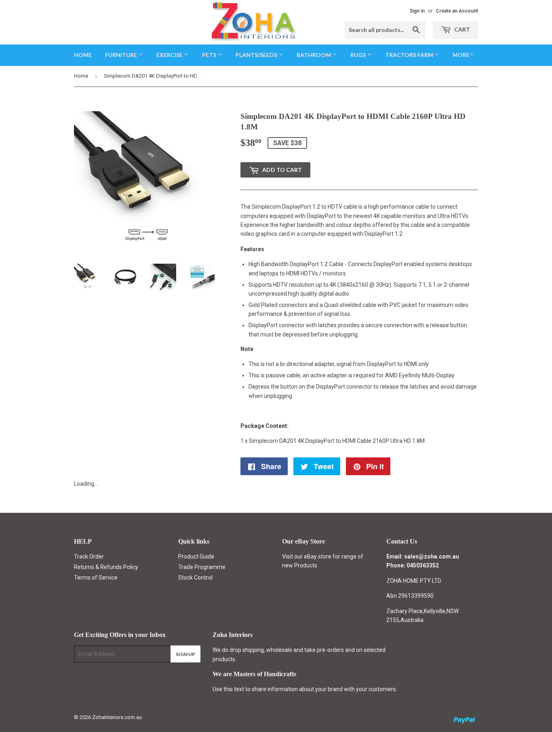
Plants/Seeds (257, 54)
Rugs (358, 54)
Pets (209, 54)
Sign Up (185, 654)
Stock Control (195, 577)
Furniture (121, 54)
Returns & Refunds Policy (106, 567)
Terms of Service (96, 577)
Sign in (417, 11)
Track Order (89, 556)
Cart (461, 29)
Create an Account (457, 11)
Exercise (170, 54)
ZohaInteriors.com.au (117, 717)
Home (83, 54)
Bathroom (314, 54)
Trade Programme (201, 567)
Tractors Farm (409, 54)
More (461, 54)
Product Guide (196, 556)
